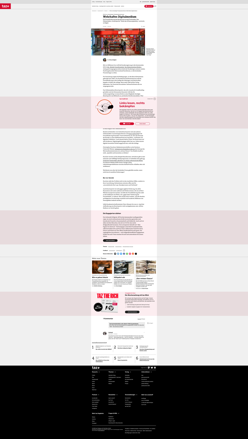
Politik (93, 375)
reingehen (94, 408)
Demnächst (127, 398)
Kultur (93, 381)
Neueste (139, 319)
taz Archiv (143, 404)
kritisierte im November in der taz (125, 149)
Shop (93, 421)
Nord (93, 387)
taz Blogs (143, 398)
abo (142, 375)
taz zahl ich (144, 379)
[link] (95, 6)
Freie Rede (94, 406)
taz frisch (111, 400)
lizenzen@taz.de (101, 430)
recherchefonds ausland (147, 381)
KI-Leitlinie (152, 428)
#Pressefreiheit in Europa (128, 246)
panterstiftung (144, 383)
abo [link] (140, 1)
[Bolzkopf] (105, 333)
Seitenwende (148, 430)
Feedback (111, 416)
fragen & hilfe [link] (109, 1)
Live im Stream (128, 402)
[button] (155, 6)
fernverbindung (95, 400)
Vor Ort (127, 400)
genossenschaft (145, 377)
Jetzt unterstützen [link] (110, 240)
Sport (93, 383)
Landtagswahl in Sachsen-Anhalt (115, 378)
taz (96, 367)
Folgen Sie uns (144, 367)
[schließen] (154, 99)
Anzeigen (94, 423)
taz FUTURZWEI (145, 400)
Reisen (93, 417)
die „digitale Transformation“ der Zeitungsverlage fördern (124, 67)
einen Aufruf (132, 133)
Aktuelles (127, 375)
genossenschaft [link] (145, 1)
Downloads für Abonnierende (116, 423)
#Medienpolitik (111, 246)
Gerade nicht (150, 98)
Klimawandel (112, 381)
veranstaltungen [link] (99, 1)
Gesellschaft (100, 10)
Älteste (143, 319)
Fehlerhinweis (119, 250)
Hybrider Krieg (112, 375)
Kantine (94, 419)
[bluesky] (152, 368)
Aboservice (111, 418)
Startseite (94, 10)
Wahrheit (94, 389)
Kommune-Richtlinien (144, 428)
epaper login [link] (152, 1)
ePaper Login (112, 421)
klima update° (95, 402)
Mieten (110, 383)
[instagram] (155, 368)
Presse (126, 383)
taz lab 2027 (128, 406)
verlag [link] (93, 1)
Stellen (126, 381)
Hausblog (127, 377)
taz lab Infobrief (112, 404)
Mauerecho (95, 404)
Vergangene (128, 404)
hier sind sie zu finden (118, 326)
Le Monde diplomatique (147, 402)
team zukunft (112, 398)
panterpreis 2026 (145, 385)
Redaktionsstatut (134, 428)
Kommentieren (112, 250)
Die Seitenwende (129, 379)
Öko (93, 377)
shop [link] (104, 1)
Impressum (139, 430)
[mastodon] (149, 368)
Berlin (93, 385)
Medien (105, 10)
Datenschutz (133, 430)
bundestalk (94, 398)
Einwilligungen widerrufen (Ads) (132, 432)
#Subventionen (118, 246)
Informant (127, 430)
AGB (144, 430)
